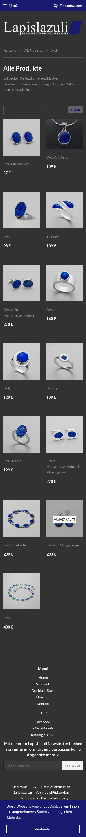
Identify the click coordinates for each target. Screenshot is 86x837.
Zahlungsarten (22, 792)
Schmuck (43, 684)
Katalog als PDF (43, 735)
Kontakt (43, 704)
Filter (75, 109)
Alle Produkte (33, 50)
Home (43, 677)
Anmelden (72, 765)
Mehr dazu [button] (15, 818)
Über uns (43, 697)
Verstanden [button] (43, 829)
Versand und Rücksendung (52, 792)
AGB (34, 787)
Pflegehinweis (43, 728)
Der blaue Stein (43, 690)
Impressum (20, 787)
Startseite (9, 50)
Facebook (43, 722)
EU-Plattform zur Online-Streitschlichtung (41, 798)
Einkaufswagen (71, 5)
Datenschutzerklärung (55, 787)
